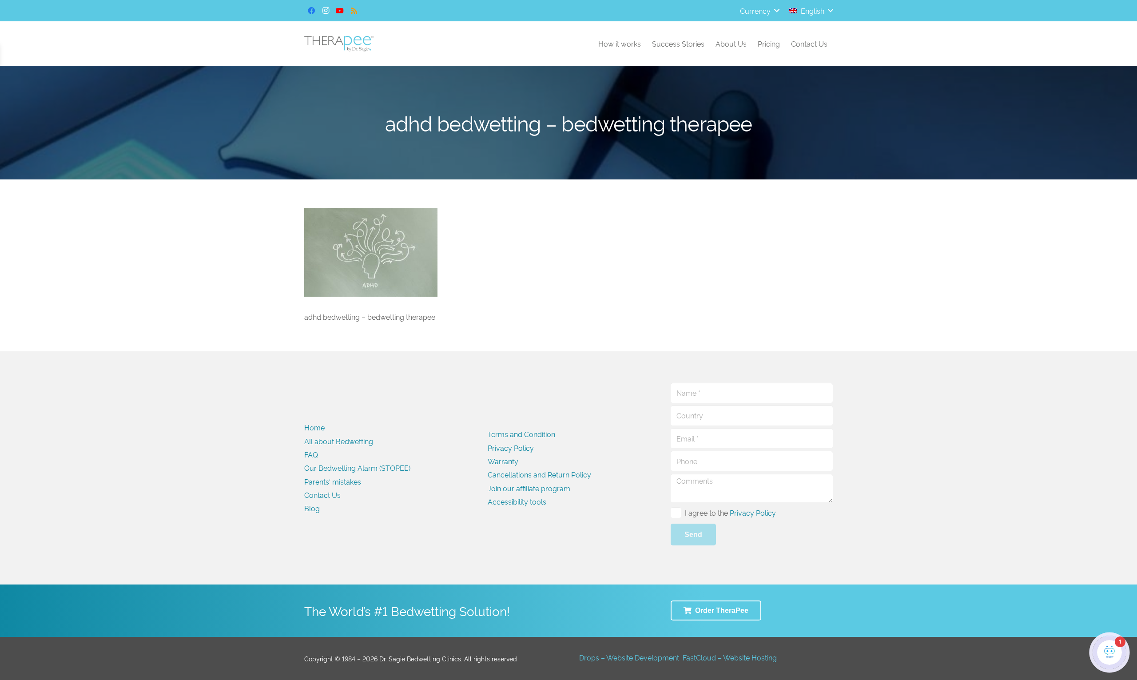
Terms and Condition (521, 434)
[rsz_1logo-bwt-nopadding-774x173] (339, 44)
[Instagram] (325, 11)
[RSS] (354, 11)
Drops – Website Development (629, 657)
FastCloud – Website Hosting (730, 657)
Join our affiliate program (529, 488)
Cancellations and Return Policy (539, 474)
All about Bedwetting (338, 441)
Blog (312, 508)
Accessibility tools (517, 501)
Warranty (503, 461)
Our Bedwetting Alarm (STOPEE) (357, 468)
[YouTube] (340, 11)
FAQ (311, 454)
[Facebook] (311, 11)
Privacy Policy (511, 448)
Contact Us (322, 495)
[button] (759, 11)
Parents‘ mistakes (332, 481)
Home (314, 427)
